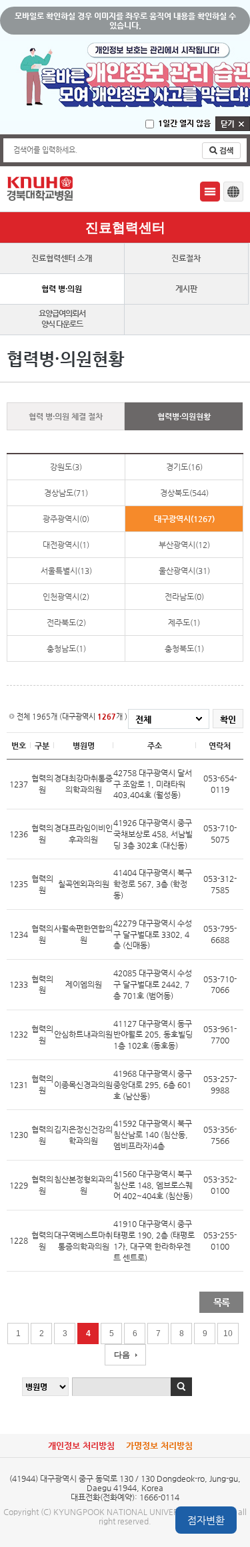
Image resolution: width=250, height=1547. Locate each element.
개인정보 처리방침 (81, 1446)
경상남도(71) (66, 492)
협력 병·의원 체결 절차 (66, 416)
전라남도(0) (184, 596)
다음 (122, 1354)
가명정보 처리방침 (159, 1446)
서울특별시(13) (66, 570)
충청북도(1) (184, 648)
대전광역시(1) (66, 544)
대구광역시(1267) (184, 518)
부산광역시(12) (184, 544)
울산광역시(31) (184, 570)
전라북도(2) (66, 622)
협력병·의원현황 (184, 416)
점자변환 (206, 1520)
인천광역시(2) (66, 596)
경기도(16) (184, 467)
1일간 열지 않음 (184, 123)
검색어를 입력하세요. (45, 150)
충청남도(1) (66, 648)
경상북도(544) (184, 492)
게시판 (186, 288)
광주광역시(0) (66, 518)
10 (228, 1333)
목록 (221, 1302)
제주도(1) (184, 622)
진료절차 (186, 258)
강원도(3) (66, 467)
